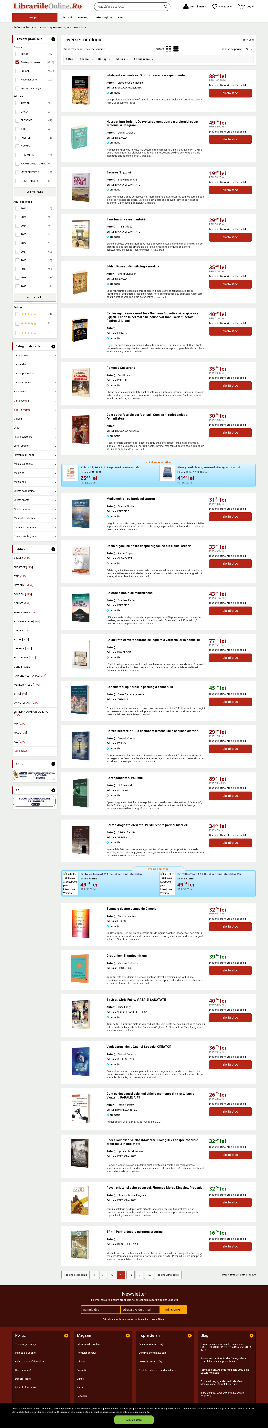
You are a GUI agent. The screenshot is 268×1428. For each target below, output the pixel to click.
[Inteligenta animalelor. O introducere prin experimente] (81, 104)
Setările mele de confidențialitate (157, 1370)
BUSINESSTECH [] (27, 621)
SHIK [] (20, 693)
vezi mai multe (35, 191)
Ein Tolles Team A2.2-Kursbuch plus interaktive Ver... (210, 874)
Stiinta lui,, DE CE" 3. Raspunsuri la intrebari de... (110, 467)
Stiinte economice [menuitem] (24, 490)
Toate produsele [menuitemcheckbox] (37, 62)
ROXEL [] (21, 639)
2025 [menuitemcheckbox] (36, 217)
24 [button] (246, 49)
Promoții (81, 1370)
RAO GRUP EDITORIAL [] (30, 675)
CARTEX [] (22, 630)
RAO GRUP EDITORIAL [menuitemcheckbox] (36, 163)
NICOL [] (20, 732)
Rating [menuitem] (102, 59)
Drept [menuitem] (17, 427)
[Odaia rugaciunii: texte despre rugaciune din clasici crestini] (81, 574)
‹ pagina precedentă (75, 1274)
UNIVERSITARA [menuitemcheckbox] (36, 181)
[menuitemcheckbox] (36, 314)
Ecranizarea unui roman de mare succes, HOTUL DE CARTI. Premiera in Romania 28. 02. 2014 (226, 1347)
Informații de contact (88, 1344)
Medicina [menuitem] (19, 472)
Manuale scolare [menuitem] (23, 463)
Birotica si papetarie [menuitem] (25, 527)
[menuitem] (34, 17)
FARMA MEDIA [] (25, 612)
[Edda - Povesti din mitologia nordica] (81, 295)
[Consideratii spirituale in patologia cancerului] (84, 700)
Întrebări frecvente (25, 1387)
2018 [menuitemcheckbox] (37, 277)
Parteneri (82, 1396)
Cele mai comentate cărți (153, 1352)
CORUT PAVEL (22, 666)
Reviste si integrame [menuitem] (25, 536)
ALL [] (20, 741)
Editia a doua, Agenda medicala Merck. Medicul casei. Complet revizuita (222, 1383)
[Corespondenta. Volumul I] (81, 806)
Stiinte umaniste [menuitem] (23, 509)
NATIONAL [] (23, 585)
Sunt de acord (134, 1420)
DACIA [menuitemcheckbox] (36, 111)
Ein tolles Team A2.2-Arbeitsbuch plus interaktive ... (112, 874)
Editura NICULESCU (90, 472)
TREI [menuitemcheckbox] (36, 129)
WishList (223, 6)
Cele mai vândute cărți (151, 1344)
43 (112, 1274)
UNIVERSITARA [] (26, 702)
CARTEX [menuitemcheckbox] (36, 146)
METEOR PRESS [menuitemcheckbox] (36, 172)
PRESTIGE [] (23, 567)
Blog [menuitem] (120, 17)
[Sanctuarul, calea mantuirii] (81, 248)
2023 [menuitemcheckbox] (36, 234)
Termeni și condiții (25, 1344)
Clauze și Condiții (46, 1412)
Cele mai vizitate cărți (150, 1361)
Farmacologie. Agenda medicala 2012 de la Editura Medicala (225, 1371)
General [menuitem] (84, 59)
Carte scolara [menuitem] (21, 400)
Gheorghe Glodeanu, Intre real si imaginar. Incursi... (209, 467)
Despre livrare (23, 1378)
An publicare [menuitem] (142, 59)
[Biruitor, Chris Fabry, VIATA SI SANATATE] (81, 1028)
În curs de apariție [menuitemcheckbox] (36, 88)
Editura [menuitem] (120, 59)
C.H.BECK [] (23, 648)
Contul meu (197, 6)
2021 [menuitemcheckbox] (36, 251)
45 (130, 1274)
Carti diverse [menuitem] (22, 409)
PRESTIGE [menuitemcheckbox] (36, 120)
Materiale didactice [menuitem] (25, 518)
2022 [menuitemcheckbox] (36, 243)
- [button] (53, 39)
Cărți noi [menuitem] (66, 17)
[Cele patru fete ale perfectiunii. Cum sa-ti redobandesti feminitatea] (81, 443)
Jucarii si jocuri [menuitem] (22, 382)
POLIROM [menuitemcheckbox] (36, 137)
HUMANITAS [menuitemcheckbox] (36, 154)
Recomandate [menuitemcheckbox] (37, 79)
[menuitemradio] (168, 49)
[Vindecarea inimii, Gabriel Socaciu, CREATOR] (81, 1075)
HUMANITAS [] (25, 657)
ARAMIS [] (22, 558)
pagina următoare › (168, 1274)
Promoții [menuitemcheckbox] (37, 71)
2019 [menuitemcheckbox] (36, 268)
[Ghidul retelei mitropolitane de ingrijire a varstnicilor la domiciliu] (81, 668)
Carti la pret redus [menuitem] (24, 373)
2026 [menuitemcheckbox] (36, 208)
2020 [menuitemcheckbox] (36, 260)
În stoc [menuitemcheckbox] (37, 53)
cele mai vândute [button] (95, 49)
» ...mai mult (144, 155)
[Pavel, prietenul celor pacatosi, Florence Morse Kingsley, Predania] (84, 1200)
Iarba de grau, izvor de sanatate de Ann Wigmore (222, 1394)
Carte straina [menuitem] (21, 355)
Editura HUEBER (88, 878)
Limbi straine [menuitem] (21, 445)
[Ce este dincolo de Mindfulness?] (81, 621)
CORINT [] (22, 603)
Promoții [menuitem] (83, 17)
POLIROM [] (23, 594)
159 (149, 1274)
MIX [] (20, 723)
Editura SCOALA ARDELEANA (192, 472)
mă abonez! (173, 1309)
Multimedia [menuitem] (20, 481)
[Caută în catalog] (166, 6)
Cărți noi (81, 1361)
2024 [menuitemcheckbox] (36, 225)
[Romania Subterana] (81, 396)
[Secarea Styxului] (81, 201)
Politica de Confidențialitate (30, 1361)
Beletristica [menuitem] (20, 391)
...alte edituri (20, 750)
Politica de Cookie (234, 1408)
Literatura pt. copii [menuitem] (24, 454)
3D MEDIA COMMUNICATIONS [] (31, 713)
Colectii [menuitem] (18, 418)
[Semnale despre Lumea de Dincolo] (81, 937)
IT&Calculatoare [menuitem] (23, 436)
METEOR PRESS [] (27, 684)
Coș (247, 6)
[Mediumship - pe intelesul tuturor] (81, 527)
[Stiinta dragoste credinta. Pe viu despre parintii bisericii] (81, 853)
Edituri (80, 1378)
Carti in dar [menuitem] (20, 364)
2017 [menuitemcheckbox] (37, 286)
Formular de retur (86, 1352)
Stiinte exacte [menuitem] (21, 499)
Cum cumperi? (23, 1370)
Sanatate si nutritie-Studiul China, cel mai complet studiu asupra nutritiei (223, 1360)
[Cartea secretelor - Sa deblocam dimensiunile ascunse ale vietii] (81, 759)
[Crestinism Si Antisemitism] (84, 968)
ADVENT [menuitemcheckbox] (36, 103)
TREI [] (20, 576)
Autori (80, 1387)
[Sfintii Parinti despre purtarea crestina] (84, 1244)
